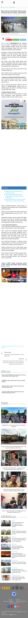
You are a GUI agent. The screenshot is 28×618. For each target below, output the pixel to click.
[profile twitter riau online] (15, 606)
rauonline (15, 346)
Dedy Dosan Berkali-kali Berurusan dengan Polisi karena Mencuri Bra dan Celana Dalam (14, 196)
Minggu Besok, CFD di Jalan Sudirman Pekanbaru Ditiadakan (14, 426)
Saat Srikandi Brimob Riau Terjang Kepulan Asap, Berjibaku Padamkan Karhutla (13, 392)
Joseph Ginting (23, 14)
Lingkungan (15, 551)
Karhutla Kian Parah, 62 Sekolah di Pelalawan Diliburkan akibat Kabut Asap (19, 571)
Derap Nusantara (16, 575)
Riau (7, 7)
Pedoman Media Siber (21, 601)
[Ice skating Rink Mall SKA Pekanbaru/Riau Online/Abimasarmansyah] (14, 25)
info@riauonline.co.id (14, 602)
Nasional (15, 529)
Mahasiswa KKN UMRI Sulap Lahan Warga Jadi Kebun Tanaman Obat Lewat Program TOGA (14, 375)
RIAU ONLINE (5, 43)
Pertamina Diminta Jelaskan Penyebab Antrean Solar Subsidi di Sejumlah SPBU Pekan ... (13, 447)
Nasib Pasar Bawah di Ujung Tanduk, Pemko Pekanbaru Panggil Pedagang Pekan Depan (13, 490)
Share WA (16, 39)
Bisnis (14, 536)
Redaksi (11, 599)
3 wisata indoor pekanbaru (8, 346)
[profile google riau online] (18, 606)
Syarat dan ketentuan (8, 601)
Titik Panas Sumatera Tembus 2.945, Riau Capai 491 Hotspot (19, 562)
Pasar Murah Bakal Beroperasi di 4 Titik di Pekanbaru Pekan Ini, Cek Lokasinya (19, 540)
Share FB (23, 39)
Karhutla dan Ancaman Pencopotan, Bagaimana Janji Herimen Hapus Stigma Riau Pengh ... (19, 555)
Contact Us (18, 599)
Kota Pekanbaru (12, 7)
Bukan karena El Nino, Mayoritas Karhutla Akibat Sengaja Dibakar (18, 547)
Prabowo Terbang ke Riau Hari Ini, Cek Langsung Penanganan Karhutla (19, 532)
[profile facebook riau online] (9, 606)
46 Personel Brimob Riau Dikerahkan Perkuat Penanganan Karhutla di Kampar (18, 524)
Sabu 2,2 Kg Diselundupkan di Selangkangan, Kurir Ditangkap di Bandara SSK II (14, 511)
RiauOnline (19, 611)
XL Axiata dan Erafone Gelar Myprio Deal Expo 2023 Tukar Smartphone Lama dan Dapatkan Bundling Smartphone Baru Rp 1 (13, 362)
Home (4, 7)
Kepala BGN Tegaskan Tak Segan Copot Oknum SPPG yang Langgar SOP (18, 578)
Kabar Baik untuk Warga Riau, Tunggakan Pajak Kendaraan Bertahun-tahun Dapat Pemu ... (14, 468)
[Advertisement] (14, 171)
